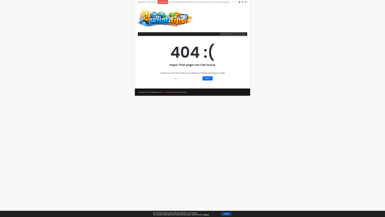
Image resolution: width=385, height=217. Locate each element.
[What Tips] (165, 18)
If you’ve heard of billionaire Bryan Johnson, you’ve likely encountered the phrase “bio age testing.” (200, 2)
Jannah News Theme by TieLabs (176, 92)
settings (206, 215)
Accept (226, 214)
